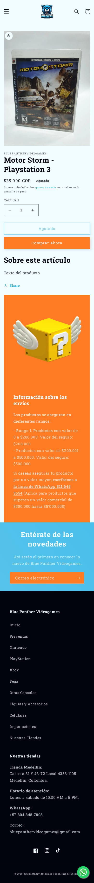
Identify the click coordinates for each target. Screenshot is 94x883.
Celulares (18, 715)
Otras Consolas (23, 692)
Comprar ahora (47, 242)
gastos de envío (45, 187)
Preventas (19, 636)
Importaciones (23, 726)
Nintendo (18, 647)
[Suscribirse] (78, 578)
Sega (14, 681)
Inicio (15, 625)
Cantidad (11, 200)
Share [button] (15, 285)
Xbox (14, 670)
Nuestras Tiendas (25, 738)
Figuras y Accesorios (29, 704)
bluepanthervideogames (38, 873)
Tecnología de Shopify (66, 873)
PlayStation (20, 658)
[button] (6, 11)
